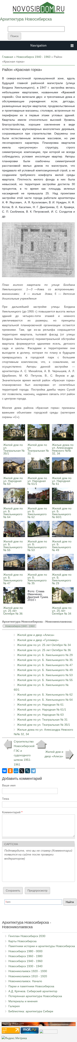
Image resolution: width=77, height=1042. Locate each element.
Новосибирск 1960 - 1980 (25, 956)
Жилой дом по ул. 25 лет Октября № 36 (13, 610)
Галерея (14, 1006)
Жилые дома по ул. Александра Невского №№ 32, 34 (63, 449)
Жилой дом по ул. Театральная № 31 (38, 449)
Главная (7, 56)
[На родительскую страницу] (41, 744)
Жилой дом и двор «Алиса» (35, 635)
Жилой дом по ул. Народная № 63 (13, 480)
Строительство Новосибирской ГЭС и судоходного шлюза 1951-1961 (23, 753)
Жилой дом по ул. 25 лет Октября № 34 (61, 610)
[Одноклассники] (10, 770)
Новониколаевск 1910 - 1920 (27, 976)
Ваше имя (9, 785)
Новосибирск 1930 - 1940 (25, 966)
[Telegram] (33, 770)
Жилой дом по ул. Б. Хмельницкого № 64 (13, 513)
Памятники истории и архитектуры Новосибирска (41, 946)
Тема (5, 798)
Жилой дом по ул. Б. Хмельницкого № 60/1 (61, 513)
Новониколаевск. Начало (25, 981)
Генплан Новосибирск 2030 (26, 936)
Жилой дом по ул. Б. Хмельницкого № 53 (37, 546)
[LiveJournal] (27, 770)
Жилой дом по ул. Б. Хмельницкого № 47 (13, 579)
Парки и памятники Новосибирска (31, 986)
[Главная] (38, 12)
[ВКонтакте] (4, 770)
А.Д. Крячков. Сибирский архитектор (32, 991)
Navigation (38, 45)
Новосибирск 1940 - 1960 (33, 56)
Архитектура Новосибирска (26, 19)
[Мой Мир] (16, 770)
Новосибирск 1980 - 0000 (25, 951)
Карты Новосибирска (22, 941)
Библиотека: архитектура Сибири (30, 1011)
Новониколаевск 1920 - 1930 (27, 971)
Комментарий (12, 812)
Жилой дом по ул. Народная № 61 (61, 480)
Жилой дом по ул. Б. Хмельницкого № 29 (61, 579)
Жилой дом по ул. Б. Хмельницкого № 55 (13, 546)
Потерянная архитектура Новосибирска (35, 996)
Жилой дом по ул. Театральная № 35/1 (14, 449)
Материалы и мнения (23, 1001)
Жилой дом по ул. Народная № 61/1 (37, 480)
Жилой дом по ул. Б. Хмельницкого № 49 (61, 546)
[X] (21, 770)
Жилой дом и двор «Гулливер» (38, 640)
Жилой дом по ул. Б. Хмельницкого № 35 (37, 579)
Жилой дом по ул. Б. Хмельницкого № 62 (37, 513)
